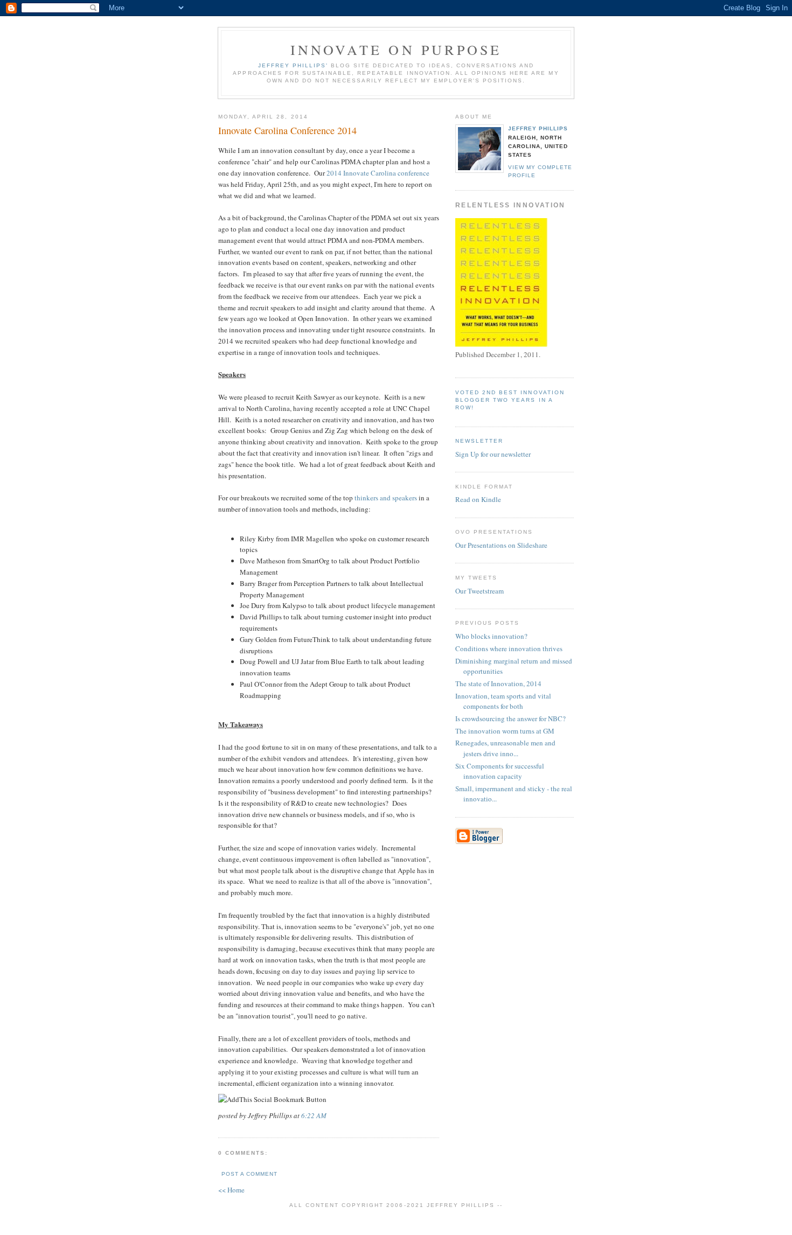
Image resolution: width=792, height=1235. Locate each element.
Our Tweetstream (479, 591)
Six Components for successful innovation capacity (499, 771)
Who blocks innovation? (491, 636)
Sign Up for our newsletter (493, 454)
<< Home (231, 1190)
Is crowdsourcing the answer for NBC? (510, 718)
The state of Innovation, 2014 (498, 683)
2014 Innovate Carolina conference (377, 173)
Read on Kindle (478, 499)
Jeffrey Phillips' (293, 65)
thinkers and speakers (386, 498)
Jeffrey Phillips (538, 128)
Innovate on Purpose (396, 49)
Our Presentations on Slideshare (501, 545)
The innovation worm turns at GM (504, 731)
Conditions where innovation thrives (508, 648)
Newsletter (479, 441)
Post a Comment (249, 1174)
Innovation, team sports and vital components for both (503, 701)
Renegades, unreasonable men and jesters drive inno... (505, 748)
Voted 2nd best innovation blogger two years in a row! (510, 399)
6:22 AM (313, 1115)
